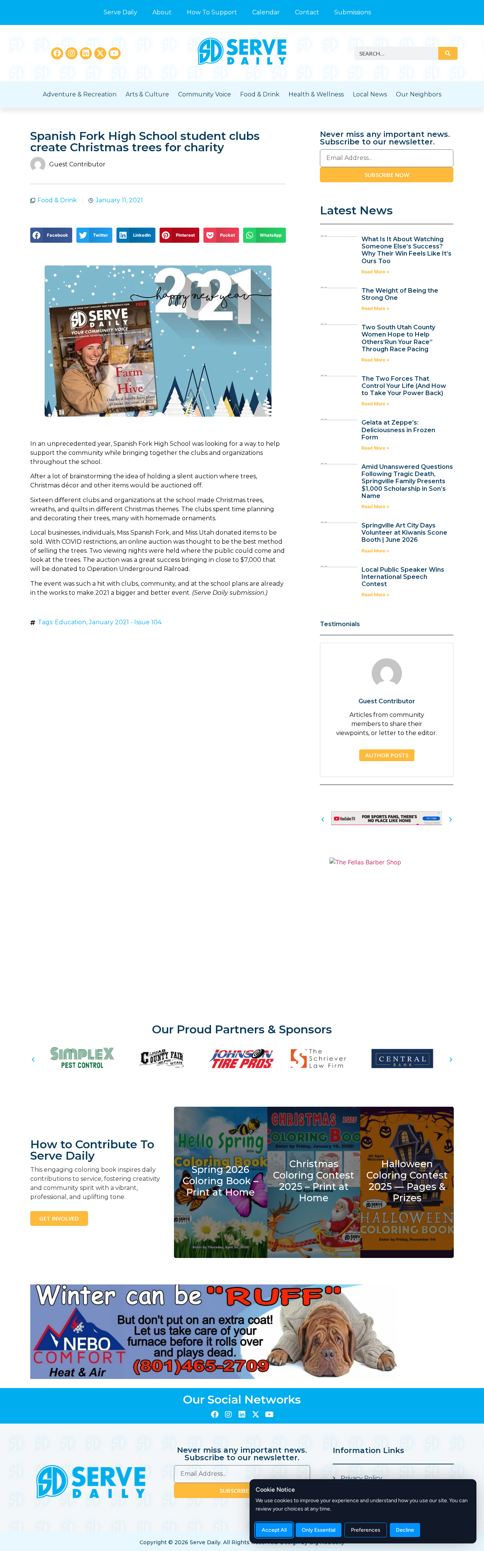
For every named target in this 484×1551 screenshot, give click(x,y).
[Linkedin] (86, 53)
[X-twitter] (100, 53)
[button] (51, 235)
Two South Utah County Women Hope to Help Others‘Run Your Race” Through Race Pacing (398, 338)
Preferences (365, 1530)
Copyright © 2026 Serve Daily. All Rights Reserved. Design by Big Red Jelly (242, 1542)
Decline (405, 1530)
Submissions (352, 12)
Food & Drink (259, 94)
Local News (370, 94)
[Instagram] (71, 53)
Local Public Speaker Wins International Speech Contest (402, 577)
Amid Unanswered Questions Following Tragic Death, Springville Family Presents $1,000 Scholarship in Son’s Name (407, 481)
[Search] (447, 53)
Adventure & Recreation (79, 94)
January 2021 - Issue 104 (125, 622)
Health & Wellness (316, 94)
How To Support (212, 12)
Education (70, 622)
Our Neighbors (418, 94)
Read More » (375, 272)
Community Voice (204, 94)
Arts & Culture (147, 94)
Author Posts (386, 755)
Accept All (274, 1530)
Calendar (266, 12)
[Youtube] (115, 53)
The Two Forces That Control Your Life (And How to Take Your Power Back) (403, 386)
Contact (307, 12)
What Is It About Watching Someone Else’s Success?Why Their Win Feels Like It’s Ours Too (406, 250)
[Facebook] (57, 53)
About (162, 12)
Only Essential (318, 1530)
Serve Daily (120, 12)
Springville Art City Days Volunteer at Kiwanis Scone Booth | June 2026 (404, 532)
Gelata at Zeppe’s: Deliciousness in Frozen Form (398, 429)
